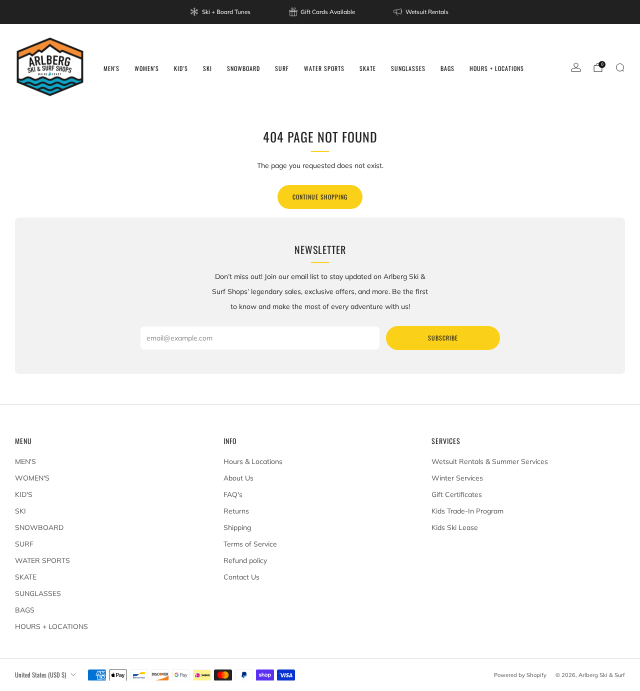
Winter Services (457, 478)
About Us (239, 478)
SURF (282, 68)
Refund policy (245, 560)
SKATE (368, 68)
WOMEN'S (146, 68)
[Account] (576, 67)
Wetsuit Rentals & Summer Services (490, 461)
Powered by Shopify (520, 675)
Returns (236, 511)
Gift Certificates (457, 494)
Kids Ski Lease (455, 527)
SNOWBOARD (243, 68)
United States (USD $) (40, 675)
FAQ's (233, 494)
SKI (207, 68)
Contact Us (242, 577)
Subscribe (443, 338)
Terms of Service (250, 544)
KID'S (181, 68)
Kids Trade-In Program (468, 511)
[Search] (620, 67)
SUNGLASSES (408, 68)
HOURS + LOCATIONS (497, 68)
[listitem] (221, 12)
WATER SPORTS (324, 68)
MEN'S (112, 68)
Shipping (237, 527)
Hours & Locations (253, 461)
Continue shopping (320, 196)
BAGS (447, 68)
